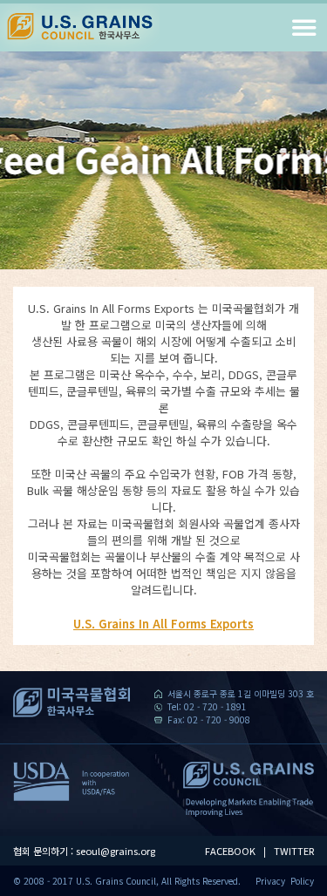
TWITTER (294, 851)
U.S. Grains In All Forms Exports (163, 623)
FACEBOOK (230, 851)
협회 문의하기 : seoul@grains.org (84, 851)
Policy (302, 880)
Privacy (270, 880)
